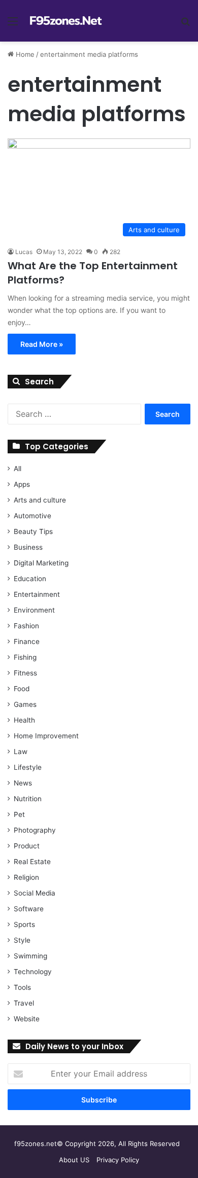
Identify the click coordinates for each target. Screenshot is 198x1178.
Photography (35, 830)
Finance (27, 641)
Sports (24, 924)
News (23, 783)
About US (74, 1160)
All (17, 469)
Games (25, 704)
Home (24, 54)
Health (24, 720)
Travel (24, 1003)
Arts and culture (40, 500)
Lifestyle (28, 767)
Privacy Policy (117, 1160)
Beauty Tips (33, 531)
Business (28, 547)
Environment (34, 610)
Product (27, 846)
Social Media (34, 893)
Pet (19, 814)
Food (21, 689)
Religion (26, 877)
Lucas (23, 252)
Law (20, 751)
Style (22, 940)
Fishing (25, 657)
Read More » (41, 344)
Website (27, 1019)
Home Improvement (46, 736)
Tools (22, 987)
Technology (33, 972)
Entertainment (37, 594)
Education (30, 579)
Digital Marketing (41, 563)
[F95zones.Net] (66, 20)
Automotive (32, 516)
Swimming (30, 956)
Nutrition (28, 799)
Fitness (25, 673)
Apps (22, 484)
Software (29, 909)
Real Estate (32, 862)
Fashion (26, 626)
